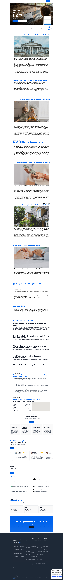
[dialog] (56, 574)
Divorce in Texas (39, 548)
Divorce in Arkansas (16, 549)
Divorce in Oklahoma (34, 553)
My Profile (14, 578)
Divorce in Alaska (16, 546)
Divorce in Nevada (28, 555)
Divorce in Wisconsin (39, 559)
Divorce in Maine (22, 556)
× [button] (61, 570)
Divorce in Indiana (22, 549)
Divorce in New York (34, 546)
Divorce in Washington (40, 554)
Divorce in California (16, 550)
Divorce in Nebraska (28, 554)
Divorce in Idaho (22, 546)
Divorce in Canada (45, 546)
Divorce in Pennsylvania (34, 556)
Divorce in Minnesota (28, 548)
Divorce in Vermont (39, 551)
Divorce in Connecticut (16, 553)
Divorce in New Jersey (28, 559)
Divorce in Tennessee (39, 547)
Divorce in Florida (16, 556)
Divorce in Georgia (16, 557)
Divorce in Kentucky (22, 553)
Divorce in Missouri (28, 551)
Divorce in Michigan (28, 547)
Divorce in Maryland (22, 557)
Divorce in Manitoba (45, 551)
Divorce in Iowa (21, 550)
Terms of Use (24, 576)
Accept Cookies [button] (57, 576)
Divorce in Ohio (33, 552)
